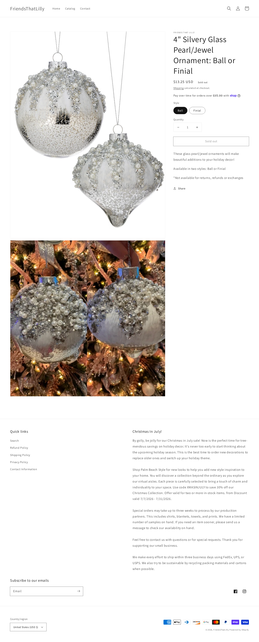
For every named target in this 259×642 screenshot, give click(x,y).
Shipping (178, 87)
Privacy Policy (19, 462)
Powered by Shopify (239, 629)
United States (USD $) (25, 627)
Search (14, 440)
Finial (197, 110)
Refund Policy (19, 448)
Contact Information (23, 469)
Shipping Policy (20, 455)
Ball (180, 110)
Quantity (178, 119)
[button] (229, 8)
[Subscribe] (78, 591)
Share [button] (182, 188)
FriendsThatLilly (221, 629)
